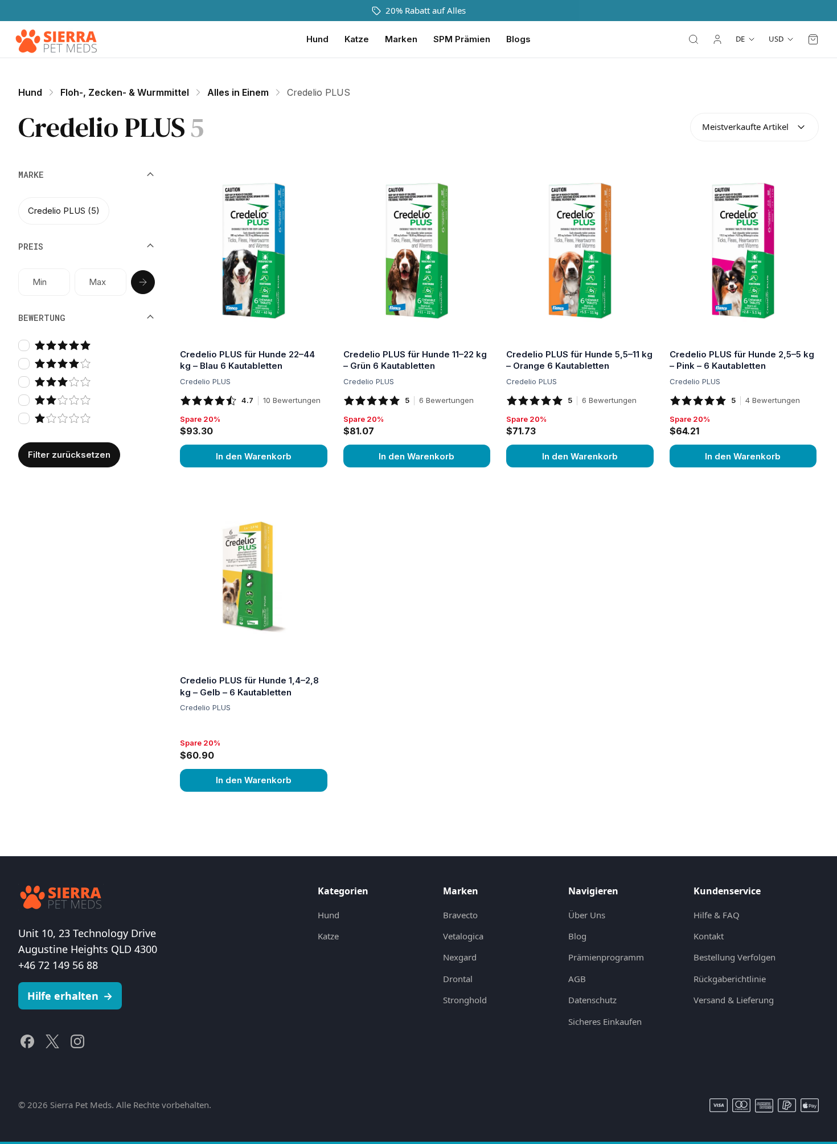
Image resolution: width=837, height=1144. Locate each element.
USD (776, 39)
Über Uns (586, 915)
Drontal (458, 978)
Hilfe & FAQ (717, 915)
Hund (317, 39)
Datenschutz (592, 999)
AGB (577, 978)
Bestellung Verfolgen (735, 957)
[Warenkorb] (813, 39)
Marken (401, 39)
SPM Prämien (461, 39)
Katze (356, 39)
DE (740, 39)
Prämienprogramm (606, 957)
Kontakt (709, 936)
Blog (577, 936)
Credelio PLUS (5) (64, 210)
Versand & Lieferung (734, 999)
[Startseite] (56, 39)
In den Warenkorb (254, 456)
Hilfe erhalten (70, 996)
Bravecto (460, 915)
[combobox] (754, 127)
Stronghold (465, 999)
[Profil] (717, 39)
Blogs (518, 39)
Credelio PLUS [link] (318, 92)
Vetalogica (463, 936)
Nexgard (460, 957)
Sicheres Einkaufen (605, 1021)
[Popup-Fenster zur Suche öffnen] (693, 39)
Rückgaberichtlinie (730, 978)
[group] (86, 210)
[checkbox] (24, 345)
